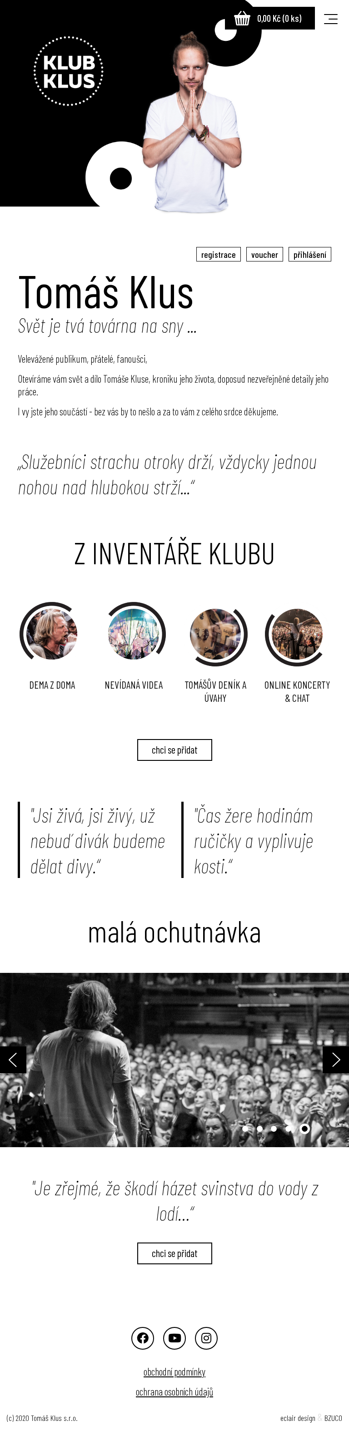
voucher (264, 254)
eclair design (297, 1418)
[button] (26, 1060)
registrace (218, 254)
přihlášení (310, 254)
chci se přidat (175, 749)
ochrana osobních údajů (174, 1391)
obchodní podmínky (174, 1371)
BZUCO (333, 1418)
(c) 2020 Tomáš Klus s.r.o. (42, 1418)
